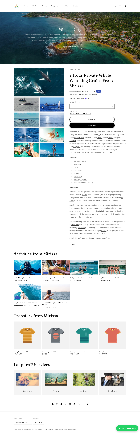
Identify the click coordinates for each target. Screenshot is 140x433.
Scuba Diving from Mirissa (23, 278)
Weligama (76, 146)
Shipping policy (59, 429)
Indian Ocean (79, 138)
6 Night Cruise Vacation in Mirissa (25, 302)
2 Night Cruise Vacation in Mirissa (82, 278)
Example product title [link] (21, 352)
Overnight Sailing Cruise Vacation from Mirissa (55, 303)
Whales (76, 179)
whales (99, 138)
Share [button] (73, 244)
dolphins (72, 140)
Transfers (111, 391)
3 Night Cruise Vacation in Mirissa (110, 278)
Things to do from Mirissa (70, 47)
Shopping (26, 391)
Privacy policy (38, 429)
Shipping (81, 94)
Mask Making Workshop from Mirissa (55, 278)
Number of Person (74, 102)
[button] (27, 6)
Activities (83, 391)
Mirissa (113, 132)
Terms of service (48, 429)
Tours (55, 391)
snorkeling (82, 227)
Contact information (71, 429)
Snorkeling (78, 176)
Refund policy (29, 429)
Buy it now (92, 125)
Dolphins (83, 179)
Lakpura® (20, 429)
